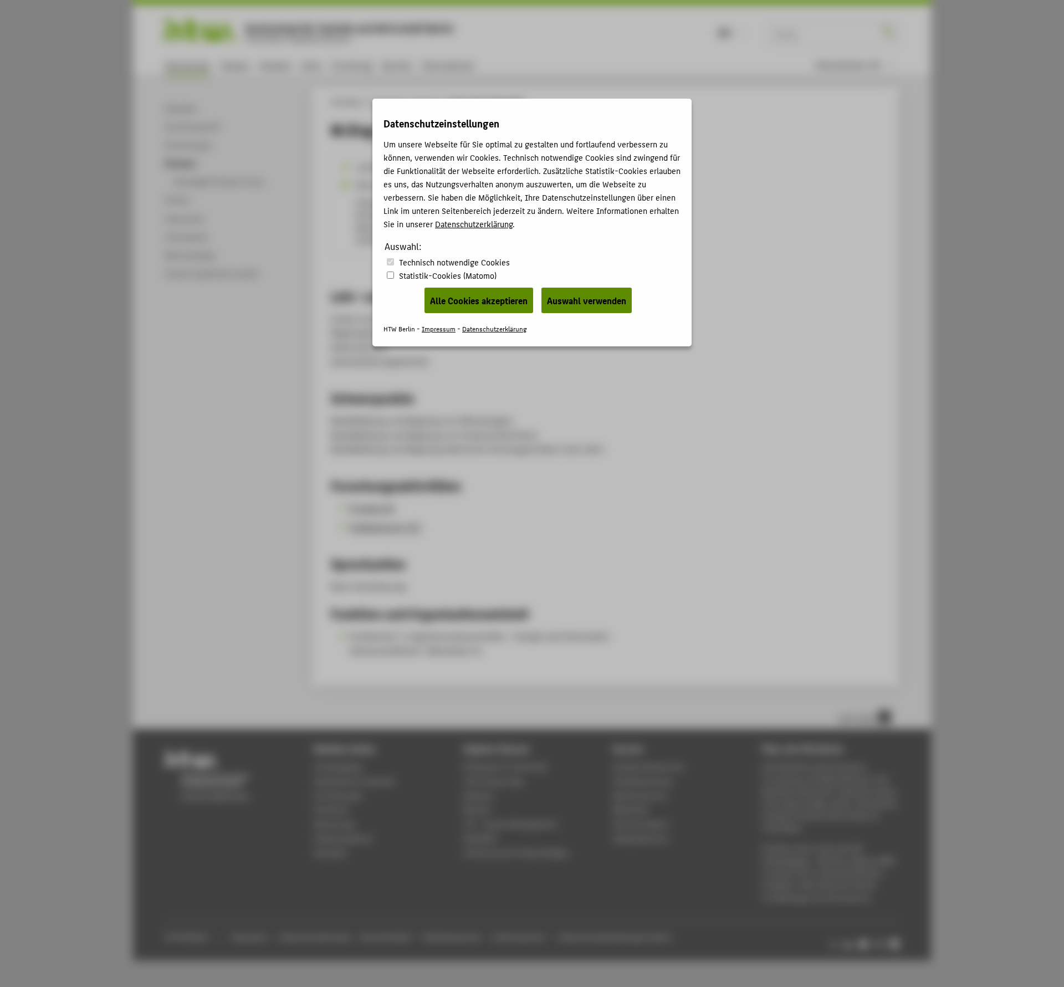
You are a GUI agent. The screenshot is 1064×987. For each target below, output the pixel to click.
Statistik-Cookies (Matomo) (448, 275)
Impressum (439, 328)
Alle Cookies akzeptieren (479, 300)
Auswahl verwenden (586, 300)
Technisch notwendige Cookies (454, 261)
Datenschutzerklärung (474, 223)
